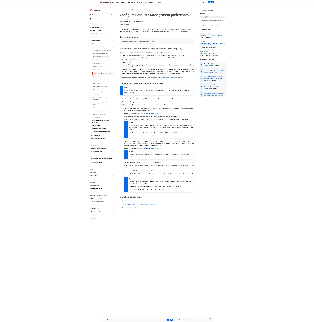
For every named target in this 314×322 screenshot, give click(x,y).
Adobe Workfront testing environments (102, 131)
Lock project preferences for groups (101, 60)
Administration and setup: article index (100, 34)
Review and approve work (96, 188)
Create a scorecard (97, 83)
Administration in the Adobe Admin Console (101, 158)
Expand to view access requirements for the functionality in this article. (138, 41)
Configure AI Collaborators (99, 114)
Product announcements (96, 27)
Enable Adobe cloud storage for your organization (101, 98)
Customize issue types (98, 66)
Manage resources (94, 185)
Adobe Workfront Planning (97, 201)
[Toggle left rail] (113, 6)
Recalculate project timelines (130, 208)
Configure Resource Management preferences (211, 25)
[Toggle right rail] (200, 6)
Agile (91, 169)
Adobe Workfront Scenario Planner (99, 195)
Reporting (92, 182)
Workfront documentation (96, 24)
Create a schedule (143, 113)
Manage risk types (97, 76)
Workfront (132, 10)
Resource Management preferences (102, 73)
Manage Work (93, 175)
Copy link (211, 10)
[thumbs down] (171, 320)
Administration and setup (96, 30)
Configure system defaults (98, 46)
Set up (93, 43)
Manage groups (95, 145)
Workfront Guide (142, 10)
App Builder (93, 218)
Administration (127, 21)
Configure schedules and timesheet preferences (100, 121)
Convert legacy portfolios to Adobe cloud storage (102, 103)
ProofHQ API (93, 214)
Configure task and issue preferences (101, 56)
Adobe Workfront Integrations (97, 205)
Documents (93, 172)
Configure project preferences (100, 53)
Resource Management (137, 21)
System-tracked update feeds (99, 128)
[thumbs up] (167, 320)
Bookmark (205, 10)
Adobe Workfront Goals (96, 198)
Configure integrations (96, 151)
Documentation (124, 10)
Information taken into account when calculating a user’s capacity (212, 21)
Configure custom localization (100, 111)
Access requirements (206, 17)
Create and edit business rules (100, 108)
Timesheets (92, 192)
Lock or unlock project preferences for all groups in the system (138, 204)
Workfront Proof (94, 208)
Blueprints (93, 155)
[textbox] (101, 14)
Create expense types (98, 80)
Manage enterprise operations (98, 148)
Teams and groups (94, 179)
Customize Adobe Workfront (98, 138)
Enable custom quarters (98, 90)
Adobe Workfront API (95, 211)
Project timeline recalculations (100, 86)
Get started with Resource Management (171, 77)
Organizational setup (97, 125)
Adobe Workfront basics (96, 165)
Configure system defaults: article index (102, 50)
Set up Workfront (95, 40)
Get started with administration (98, 37)
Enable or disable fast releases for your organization (102, 93)
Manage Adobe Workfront (97, 141)
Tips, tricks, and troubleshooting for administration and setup (100, 161)
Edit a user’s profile (156, 113)
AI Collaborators (96, 117)
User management (95, 135)
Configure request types (128, 201)
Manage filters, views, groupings (100, 69)
